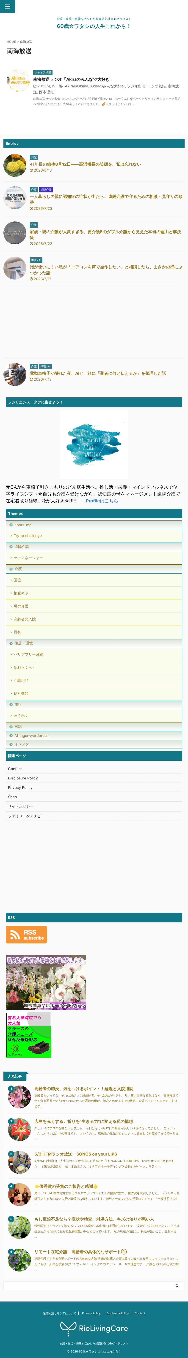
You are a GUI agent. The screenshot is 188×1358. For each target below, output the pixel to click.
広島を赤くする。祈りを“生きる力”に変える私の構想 (83, 1121)
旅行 (18, 704)
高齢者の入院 (25, 619)
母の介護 (21, 606)
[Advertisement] (94, 324)
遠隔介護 (21, 546)
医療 (17, 580)
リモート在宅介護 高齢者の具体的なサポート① (80, 1251)
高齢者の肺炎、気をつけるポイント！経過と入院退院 (83, 1088)
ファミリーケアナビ (24, 816)
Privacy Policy (20, 787)
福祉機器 (21, 693)
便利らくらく (25, 667)
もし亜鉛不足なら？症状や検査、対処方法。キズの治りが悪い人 (94, 1219)
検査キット (23, 593)
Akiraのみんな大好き (107, 86)
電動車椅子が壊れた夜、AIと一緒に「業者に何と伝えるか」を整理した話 (98, 373)
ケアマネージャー (28, 557)
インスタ (21, 744)
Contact (15, 768)
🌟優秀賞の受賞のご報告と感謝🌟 (66, 1186)
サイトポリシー (21, 806)
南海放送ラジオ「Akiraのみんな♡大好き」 (73, 79)
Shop (12, 797)
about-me (22, 525)
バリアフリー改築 (28, 654)
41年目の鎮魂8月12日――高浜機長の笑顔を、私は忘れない (85, 164)
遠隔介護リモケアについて (59, 1313)
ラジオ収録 (156, 86)
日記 (18, 726)
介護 (18, 568)
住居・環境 (23, 643)
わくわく (21, 715)
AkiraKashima (76, 86)
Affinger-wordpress (31, 735)
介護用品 (21, 680)
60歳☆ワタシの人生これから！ (94, 26)
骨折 (17, 632)
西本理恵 (46, 92)
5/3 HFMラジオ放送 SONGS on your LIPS (75, 1154)
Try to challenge (28, 535)
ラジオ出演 (136, 86)
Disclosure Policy (23, 778)
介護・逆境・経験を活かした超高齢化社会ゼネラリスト (94, 1343)
